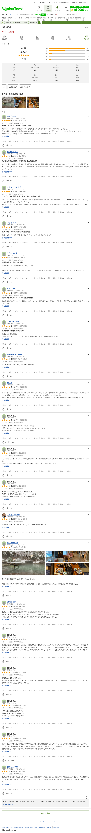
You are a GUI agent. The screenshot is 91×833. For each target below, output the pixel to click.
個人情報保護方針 (17, 827)
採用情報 (42, 827)
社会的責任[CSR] (31, 827)
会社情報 (5, 827)
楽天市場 (74, 2)
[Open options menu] (88, 116)
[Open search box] (4, 86)
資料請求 (56, 827)
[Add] (86, 28)
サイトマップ (53, 2)
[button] (8, 102)
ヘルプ (35, 2)
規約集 (49, 827)
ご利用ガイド (43, 2)
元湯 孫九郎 (6, 27)
